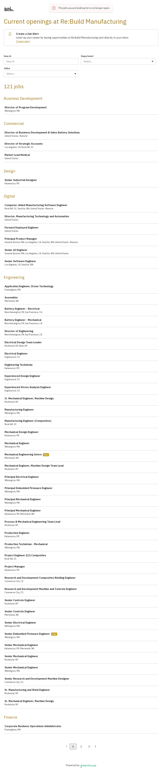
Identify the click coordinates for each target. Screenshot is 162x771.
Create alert (23, 41)
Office (7, 68)
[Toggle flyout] (152, 61)
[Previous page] (66, 746)
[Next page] (95, 746)
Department (87, 56)
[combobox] (6, 73)
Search (7, 56)
